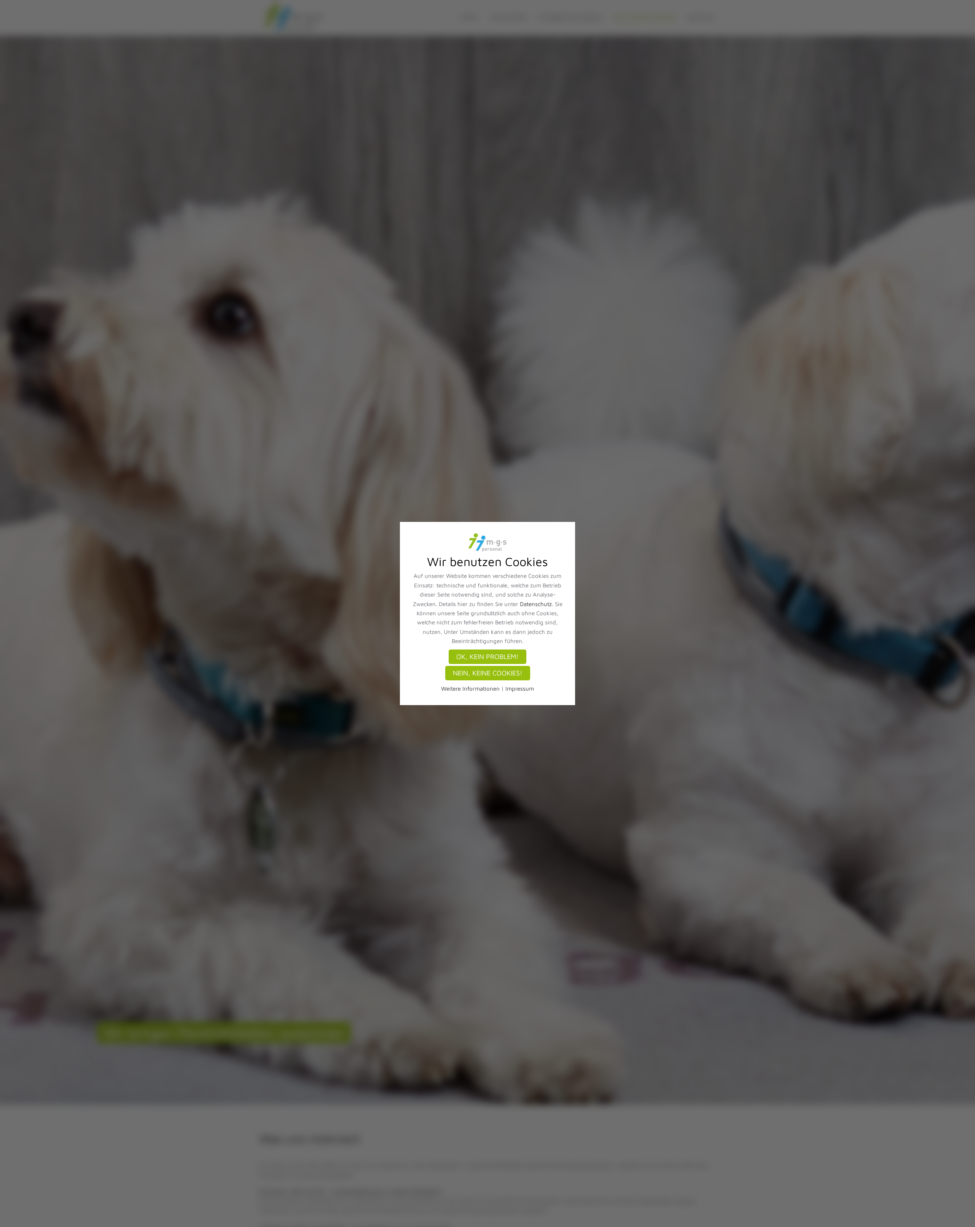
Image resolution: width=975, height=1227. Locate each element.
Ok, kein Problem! (487, 657)
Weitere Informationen (470, 688)
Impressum (519, 688)
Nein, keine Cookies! (488, 673)
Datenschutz (536, 604)
